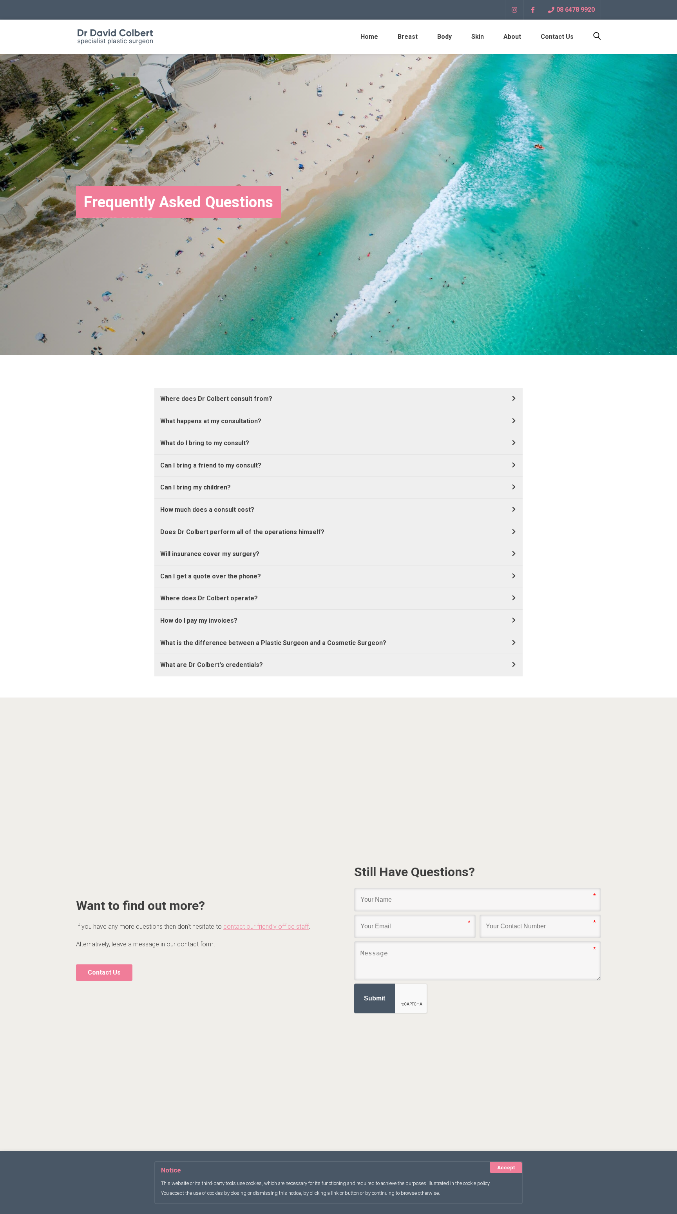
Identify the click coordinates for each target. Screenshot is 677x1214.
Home (369, 36)
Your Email (370, 922)
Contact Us (557, 36)
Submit (374, 998)
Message (368, 948)
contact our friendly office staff (266, 926)
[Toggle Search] (592, 37)
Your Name (370, 895)
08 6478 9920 (575, 9)
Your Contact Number (508, 922)
